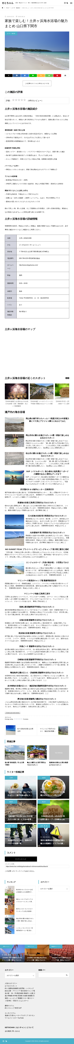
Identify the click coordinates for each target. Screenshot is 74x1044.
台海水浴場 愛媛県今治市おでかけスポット (37, 620)
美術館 (20, 996)
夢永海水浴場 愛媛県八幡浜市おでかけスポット (37, 699)
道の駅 (7, 993)
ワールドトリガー (11, 1018)
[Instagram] (65, 3)
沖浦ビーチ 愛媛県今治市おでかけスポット (37, 646)
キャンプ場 (31, 991)
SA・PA (14, 993)
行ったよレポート (22, 1001)
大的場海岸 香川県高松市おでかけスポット (47, 533)
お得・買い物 (43, 826)
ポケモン (32, 1015)
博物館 (10, 996)
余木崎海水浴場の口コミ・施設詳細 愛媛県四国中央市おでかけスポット (37, 686)
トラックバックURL (9, 864)
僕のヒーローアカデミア (19, 1015)
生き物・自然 (11, 826)
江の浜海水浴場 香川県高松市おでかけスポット (47, 516)
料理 (16, 1008)
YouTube (21, 1018)
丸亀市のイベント (31, 946)
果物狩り (27, 993)
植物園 (30, 996)
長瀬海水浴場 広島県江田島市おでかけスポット (37, 503)
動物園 (15, 988)
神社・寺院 (12, 1001)
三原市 (11, 777)
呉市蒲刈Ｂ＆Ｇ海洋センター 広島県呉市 (37, 489)
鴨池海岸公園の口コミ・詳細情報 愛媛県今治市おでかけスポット (37, 673)
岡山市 (44, 802)
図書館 (20, 998)
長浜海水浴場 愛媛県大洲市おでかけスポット (37, 633)
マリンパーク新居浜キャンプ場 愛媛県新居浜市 (37, 581)
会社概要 (8, 1031)
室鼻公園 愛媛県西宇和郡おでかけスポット (37, 607)
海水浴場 (24, 991)
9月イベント (6, 946)
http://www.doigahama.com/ (28, 265)
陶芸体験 (20, 993)
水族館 (25, 996)
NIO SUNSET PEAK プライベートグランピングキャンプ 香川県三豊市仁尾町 (37, 549)
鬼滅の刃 (8, 1015)
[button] (68, 378)
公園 (31, 993)
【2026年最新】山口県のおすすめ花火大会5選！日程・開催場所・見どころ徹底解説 (16, 404)
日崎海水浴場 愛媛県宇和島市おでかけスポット (37, 659)
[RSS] (67, 3)
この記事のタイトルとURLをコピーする (37, 83)
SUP (20, 1008)
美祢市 (11, 802)
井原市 (44, 777)
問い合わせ (16, 1031)
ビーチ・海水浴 (11, 33)
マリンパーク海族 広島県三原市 (37, 594)
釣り (6, 988)
